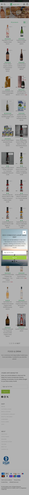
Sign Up (14, 257)
